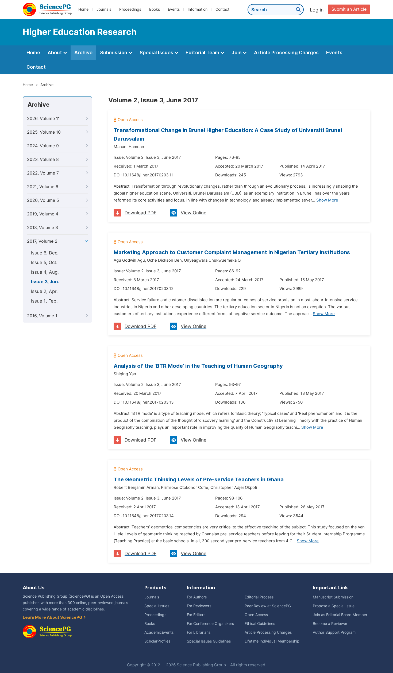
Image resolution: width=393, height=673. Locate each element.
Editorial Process (259, 597)
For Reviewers (199, 606)
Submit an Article (349, 9)
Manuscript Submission (333, 597)
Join (237, 52)
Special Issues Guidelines (209, 641)
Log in (317, 10)
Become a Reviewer (330, 623)
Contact (222, 9)
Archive (83, 52)
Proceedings (130, 9)
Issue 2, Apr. (44, 291)
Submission (114, 52)
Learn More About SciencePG (53, 617)
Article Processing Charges (286, 52)
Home (83, 9)
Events (174, 9)
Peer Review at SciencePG (268, 606)
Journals (104, 9)
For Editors (196, 615)
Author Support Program (334, 632)
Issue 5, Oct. (44, 262)
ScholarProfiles (157, 641)
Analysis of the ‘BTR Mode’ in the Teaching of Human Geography (198, 366)
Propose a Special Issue (334, 606)
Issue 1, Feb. (44, 301)
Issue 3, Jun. (45, 281)
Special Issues (157, 52)
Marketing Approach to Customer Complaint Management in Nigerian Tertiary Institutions (232, 252)
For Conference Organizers (210, 623)
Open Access (256, 615)
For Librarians (198, 632)
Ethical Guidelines (260, 623)
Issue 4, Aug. (45, 272)
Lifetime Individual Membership (272, 641)
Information (197, 9)
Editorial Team (203, 52)
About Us (33, 587)
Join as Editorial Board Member (340, 615)
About (55, 52)
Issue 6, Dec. (45, 253)
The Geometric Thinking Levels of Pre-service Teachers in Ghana (199, 479)
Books (154, 9)
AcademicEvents (159, 632)
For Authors (197, 597)
